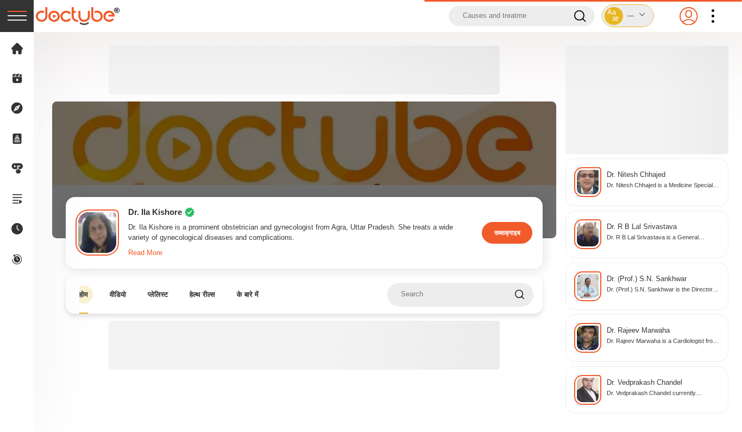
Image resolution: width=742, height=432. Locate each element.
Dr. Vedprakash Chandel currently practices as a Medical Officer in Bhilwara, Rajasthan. (662, 394)
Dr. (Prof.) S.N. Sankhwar (647, 279)
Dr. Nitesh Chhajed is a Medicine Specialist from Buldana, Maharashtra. (663, 186)
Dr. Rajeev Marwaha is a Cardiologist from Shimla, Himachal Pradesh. (662, 342)
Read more (145, 253)
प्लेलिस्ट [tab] (158, 294)
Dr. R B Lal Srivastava (642, 227)
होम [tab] (83, 294)
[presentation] (17, 16)
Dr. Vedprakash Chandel (644, 382)
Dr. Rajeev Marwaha (638, 330)
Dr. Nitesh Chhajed (636, 175)
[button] (628, 15)
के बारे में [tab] (248, 294)
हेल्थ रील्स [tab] (202, 294)
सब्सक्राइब (507, 232)
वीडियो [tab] (118, 294)
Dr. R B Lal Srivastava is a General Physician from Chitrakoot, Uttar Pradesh (661, 238)
